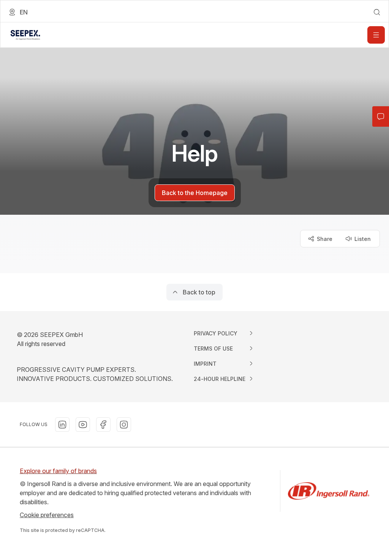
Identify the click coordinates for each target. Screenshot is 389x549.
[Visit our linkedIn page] (62, 424)
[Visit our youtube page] (83, 424)
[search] (377, 12)
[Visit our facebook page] (103, 424)
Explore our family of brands (58, 471)
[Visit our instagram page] (124, 424)
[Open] (376, 35)
